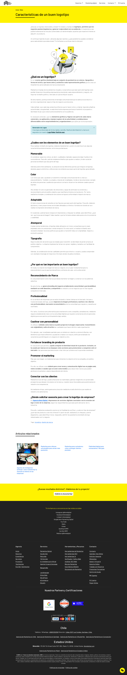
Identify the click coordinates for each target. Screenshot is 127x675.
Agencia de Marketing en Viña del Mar (72, 637)
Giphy (63, 524)
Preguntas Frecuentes (97, 569)
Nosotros (78, 3)
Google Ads (44, 554)
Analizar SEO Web (71, 561)
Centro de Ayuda (95, 572)
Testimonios (20, 564)
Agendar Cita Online (96, 554)
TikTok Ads (44, 559)
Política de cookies (71, 668)
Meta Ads (43, 556)
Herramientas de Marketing (74, 551)
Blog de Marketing (71, 564)
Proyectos (19, 561)
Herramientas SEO (71, 554)
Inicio (17, 10)
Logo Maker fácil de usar (56, 132)
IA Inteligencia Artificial (48, 561)
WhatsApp (93, 559)
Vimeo (64, 526)
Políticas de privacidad (57, 668)
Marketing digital (91, 3)
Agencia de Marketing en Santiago (48, 637)
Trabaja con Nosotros (96, 567)
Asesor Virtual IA (95, 561)
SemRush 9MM (63, 529)
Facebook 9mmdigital (63, 515)
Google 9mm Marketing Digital (63, 519)
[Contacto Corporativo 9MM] (122, 670)
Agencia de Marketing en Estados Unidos (74, 651)
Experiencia (20, 556)
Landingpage (44, 573)
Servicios (102, 3)
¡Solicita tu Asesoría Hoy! (63, 494)
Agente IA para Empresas (48, 564)
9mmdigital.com (89, 646)
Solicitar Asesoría (95, 556)
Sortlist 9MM (63, 531)
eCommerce (44, 580)
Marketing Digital (46, 551)
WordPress (44, 578)
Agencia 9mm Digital (40, 400)
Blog (21, 10)
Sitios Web (43, 575)
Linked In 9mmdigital (63, 517)
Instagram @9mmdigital (63, 512)
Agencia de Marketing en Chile (26, 637)
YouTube (63, 522)
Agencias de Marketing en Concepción (98, 637)
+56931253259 (53, 632)
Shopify (42, 583)
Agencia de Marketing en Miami (49, 651)
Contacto (111, 3)
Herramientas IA (70, 556)
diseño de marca (47, 422)
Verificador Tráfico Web (73, 559)
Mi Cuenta (121, 3)
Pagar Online (93, 583)
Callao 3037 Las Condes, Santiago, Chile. (79, 632)
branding (38, 422)
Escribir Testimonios (22, 567)
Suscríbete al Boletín (72, 567)
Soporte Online (94, 564)
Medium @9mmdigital (63, 533)
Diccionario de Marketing (73, 569)
